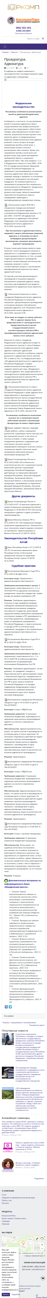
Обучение (5, 1224)
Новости (14, 52)
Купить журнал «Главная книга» (14, 1218)
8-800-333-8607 (23, 31)
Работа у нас (7, 1200)
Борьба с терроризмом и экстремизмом (19, 1023)
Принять (6, 1294)
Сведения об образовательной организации (18, 1198)
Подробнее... (39, 1178)
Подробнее (16, 1294)
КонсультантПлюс (9, 1216)
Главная (5, 52)
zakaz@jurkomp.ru (38, 1269)
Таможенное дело (36, 1025)
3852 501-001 (23, 27)
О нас (4, 1195)
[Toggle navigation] (5, 46)
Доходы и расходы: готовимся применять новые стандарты (28, 1164)
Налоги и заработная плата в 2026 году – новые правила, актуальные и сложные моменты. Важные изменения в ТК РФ (30, 1146)
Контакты (5, 1203)
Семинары (6, 1221)
